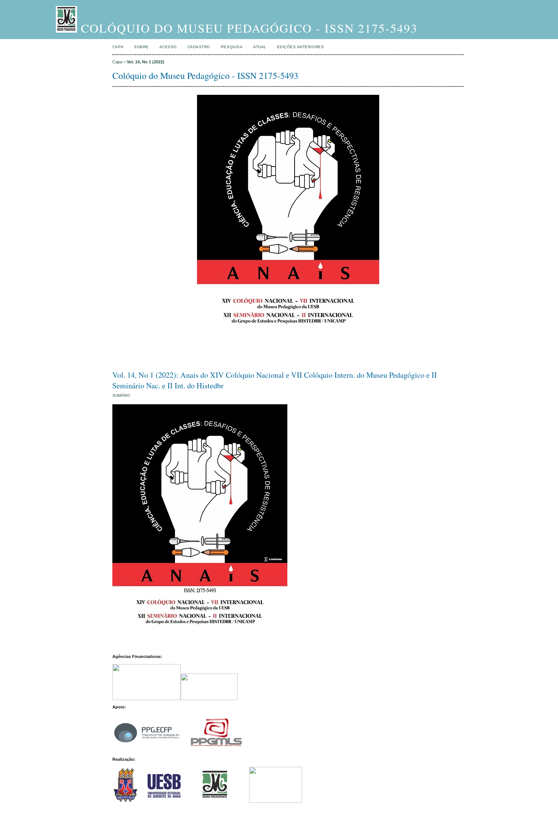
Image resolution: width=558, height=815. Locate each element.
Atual (259, 47)
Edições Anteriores (300, 47)
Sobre (141, 47)
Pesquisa (232, 47)
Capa (117, 47)
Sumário (121, 395)
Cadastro (199, 47)
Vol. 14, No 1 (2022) (145, 62)
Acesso (168, 47)
